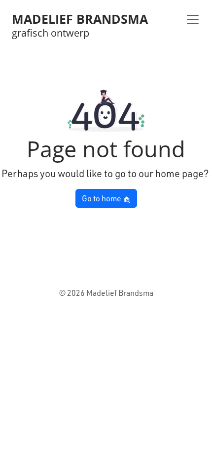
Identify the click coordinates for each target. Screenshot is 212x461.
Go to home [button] (102, 198)
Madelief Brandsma (80, 19)
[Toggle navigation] (192, 19)
